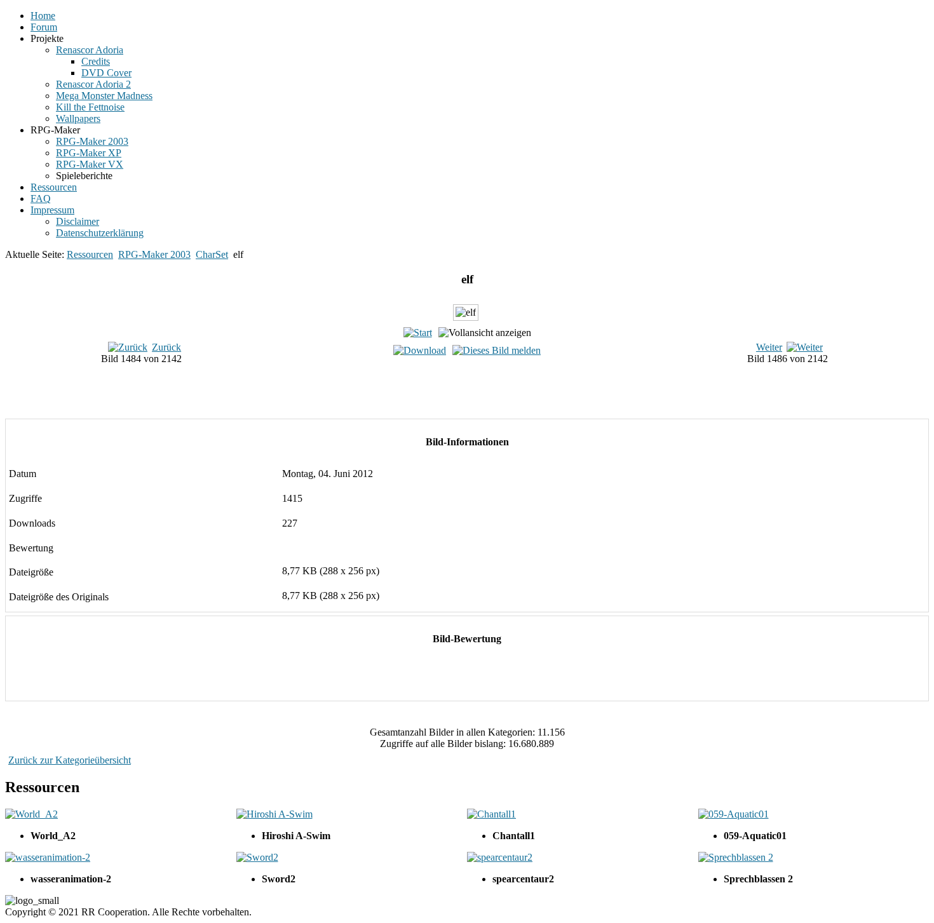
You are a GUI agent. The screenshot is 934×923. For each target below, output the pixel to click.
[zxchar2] (479, 395)
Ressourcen (90, 254)
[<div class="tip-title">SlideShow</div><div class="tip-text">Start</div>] (418, 332)
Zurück (166, 347)
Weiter (769, 347)
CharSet (212, 254)
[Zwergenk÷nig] (479, 409)
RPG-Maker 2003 (154, 254)
